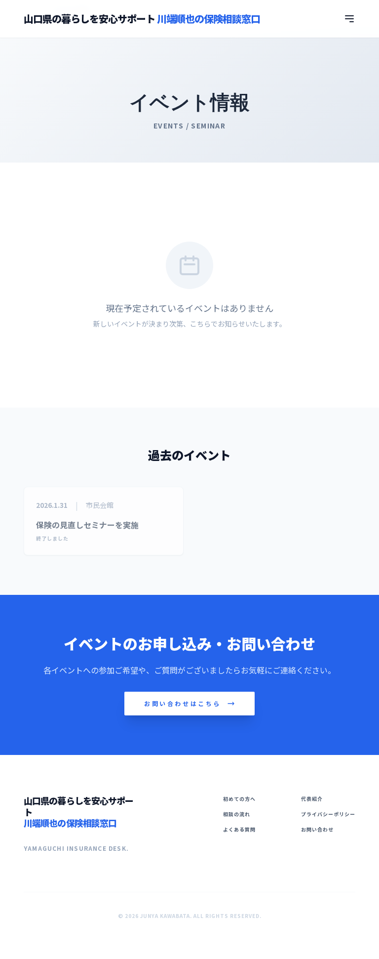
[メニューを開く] (349, 19)
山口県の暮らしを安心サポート (142, 19)
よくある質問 (239, 829)
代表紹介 (312, 798)
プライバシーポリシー (328, 814)
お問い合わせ (317, 829)
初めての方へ (239, 798)
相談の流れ (236, 814)
